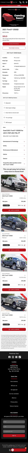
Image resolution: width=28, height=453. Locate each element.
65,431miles (23, 237)
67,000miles (23, 198)
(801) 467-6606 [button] (15, 371)
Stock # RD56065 (6, 194)
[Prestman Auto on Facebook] (9, 357)
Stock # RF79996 (5, 233)
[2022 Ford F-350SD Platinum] (14, 223)
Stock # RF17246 (5, 313)
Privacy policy (14, 402)
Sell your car (14, 385)
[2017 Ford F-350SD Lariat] (14, 302)
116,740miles (22, 277)
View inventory (14, 381)
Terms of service (14, 406)
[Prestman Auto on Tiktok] (19, 357)
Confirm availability (14, 210)
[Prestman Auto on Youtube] (12, 357)
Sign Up (14, 435)
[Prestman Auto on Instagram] (15, 357)
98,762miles (23, 317)
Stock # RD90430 (6, 273)
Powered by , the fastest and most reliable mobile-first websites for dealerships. (14, 446)
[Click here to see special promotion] (14, 5)
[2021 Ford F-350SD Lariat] (14, 263)
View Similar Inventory (14, 48)
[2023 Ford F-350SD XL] (14, 183)
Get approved (14, 389)
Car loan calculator (14, 393)
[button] (20, 2)
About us (14, 398)
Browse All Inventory (14, 43)
